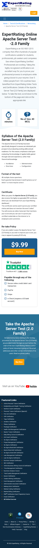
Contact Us (26, 524)
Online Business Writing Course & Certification (17, 465)
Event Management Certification (13, 481)
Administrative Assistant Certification (15, 484)
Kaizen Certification (9, 476)
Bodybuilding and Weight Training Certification (17, 406)
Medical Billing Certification (12, 491)
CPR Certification (9, 416)
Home (5, 23)
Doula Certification (9, 497)
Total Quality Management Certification (15, 473)
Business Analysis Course (12, 471)
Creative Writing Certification (12, 478)
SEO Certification (9, 463)
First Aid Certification (10, 414)
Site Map (31, 522)
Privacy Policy (23, 522)
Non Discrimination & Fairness (12, 527)
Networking (32, 23)
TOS (33, 524)
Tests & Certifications (17, 23)
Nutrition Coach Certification (12, 409)
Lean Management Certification (13, 455)
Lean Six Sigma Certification (12, 458)
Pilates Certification (9, 424)
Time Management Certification (13, 468)
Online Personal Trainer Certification (14, 403)
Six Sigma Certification (10, 440)
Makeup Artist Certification (11, 486)
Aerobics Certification (10, 421)
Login (34, 13)
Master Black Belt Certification (12, 450)
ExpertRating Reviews (29, 527)
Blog (25, 529)
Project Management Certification (13, 442)
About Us (13, 522)
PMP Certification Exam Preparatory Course (17, 494)
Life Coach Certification (10, 437)
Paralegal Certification (10, 427)
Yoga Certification (9, 419)
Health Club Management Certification (15, 429)
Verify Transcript (17, 529)
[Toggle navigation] (5, 19)
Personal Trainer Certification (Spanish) (15, 411)
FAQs (6, 524)
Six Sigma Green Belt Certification (13, 453)
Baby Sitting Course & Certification (14, 434)
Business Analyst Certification (13, 460)
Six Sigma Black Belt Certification (13, 447)
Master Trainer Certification (12, 432)
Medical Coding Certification (12, 489)
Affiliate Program (15, 524)
